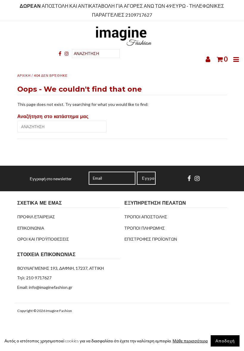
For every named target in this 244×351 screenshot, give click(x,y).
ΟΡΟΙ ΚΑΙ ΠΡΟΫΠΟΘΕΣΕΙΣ (43, 239)
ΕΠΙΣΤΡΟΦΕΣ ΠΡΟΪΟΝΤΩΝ (150, 239)
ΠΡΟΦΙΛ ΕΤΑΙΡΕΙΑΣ (36, 216)
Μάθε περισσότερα (190, 340)
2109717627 (138, 15)
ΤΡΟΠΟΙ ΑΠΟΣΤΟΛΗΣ (145, 216)
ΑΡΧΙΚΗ (24, 75)
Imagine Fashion (59, 310)
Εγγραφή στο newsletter (51, 178)
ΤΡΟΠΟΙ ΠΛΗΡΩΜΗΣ (144, 228)
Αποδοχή (225, 340)
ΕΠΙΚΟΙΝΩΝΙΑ (30, 228)
